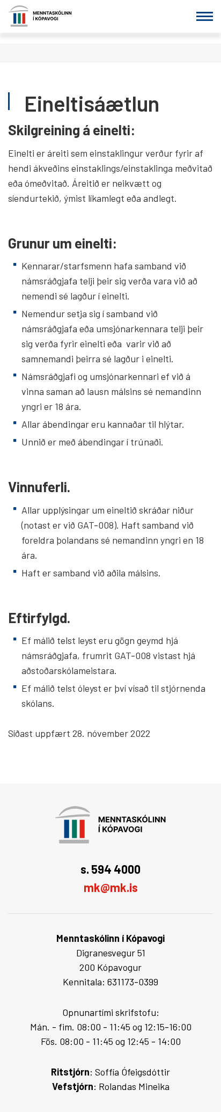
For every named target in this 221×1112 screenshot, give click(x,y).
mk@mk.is (111, 887)
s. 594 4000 (110, 869)
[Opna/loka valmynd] (204, 16)
